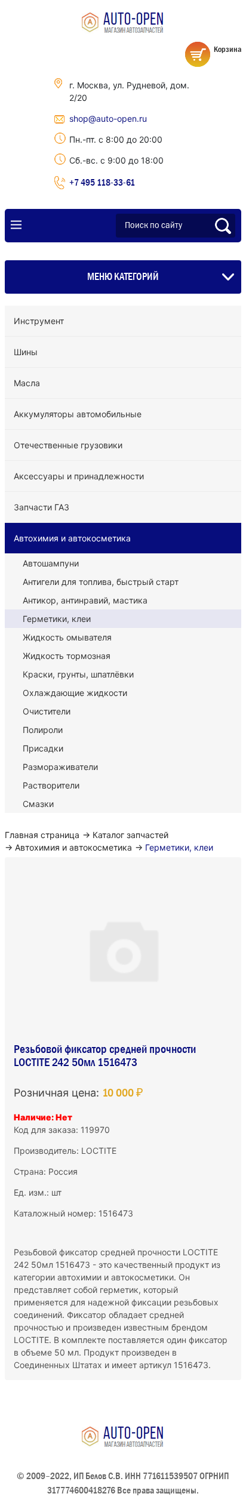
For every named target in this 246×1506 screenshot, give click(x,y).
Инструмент (39, 321)
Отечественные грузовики (68, 445)
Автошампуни (51, 563)
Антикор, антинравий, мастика (85, 600)
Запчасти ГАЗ (41, 507)
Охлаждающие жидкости (75, 693)
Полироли (43, 730)
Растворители (51, 785)
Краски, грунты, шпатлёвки (78, 674)
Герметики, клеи (57, 619)
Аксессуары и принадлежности (79, 476)
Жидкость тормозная (66, 656)
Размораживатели (60, 767)
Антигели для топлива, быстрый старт (101, 582)
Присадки (43, 748)
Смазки (38, 804)
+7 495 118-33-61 (102, 182)
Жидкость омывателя (67, 637)
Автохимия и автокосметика (72, 538)
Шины (26, 352)
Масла (27, 383)
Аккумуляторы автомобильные (78, 414)
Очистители (46, 711)
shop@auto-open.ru (108, 118)
